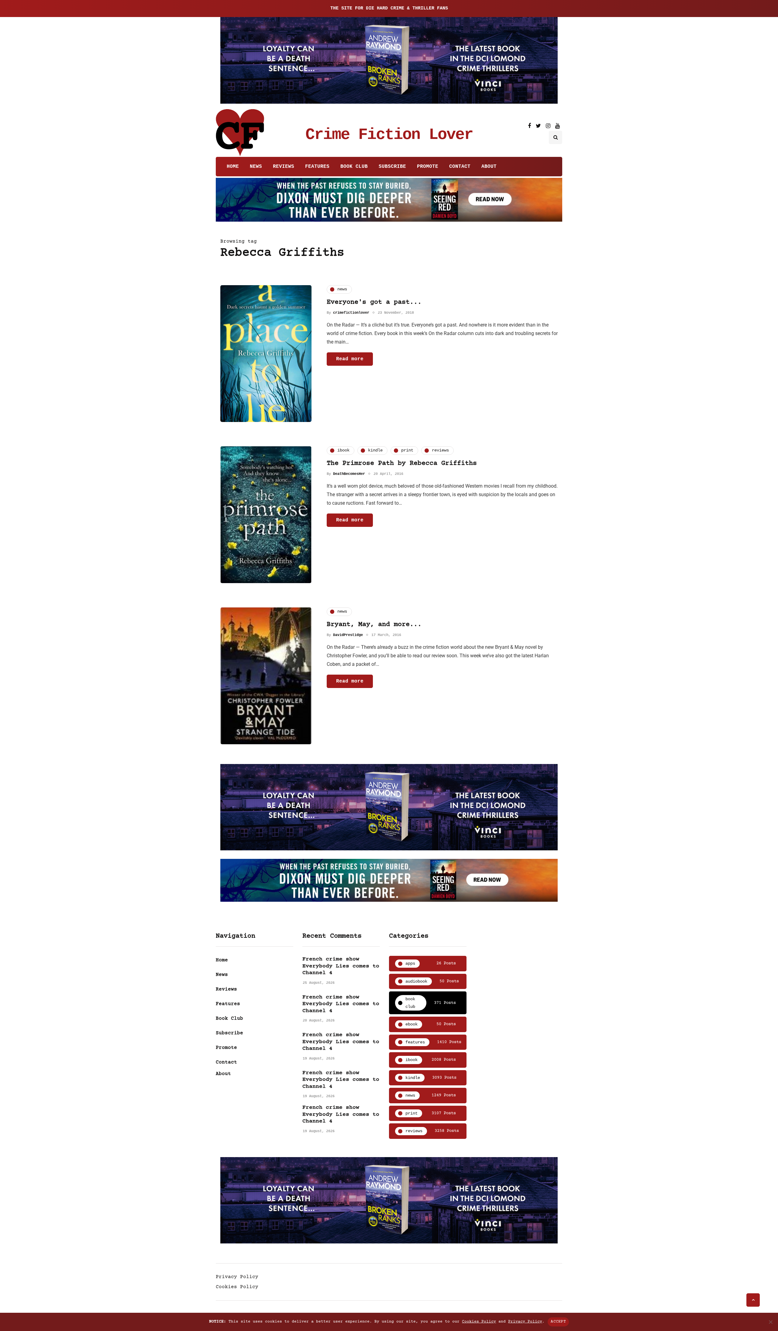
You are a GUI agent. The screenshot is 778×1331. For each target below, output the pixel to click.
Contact (459, 166)
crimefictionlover (351, 313)
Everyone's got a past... (374, 302)
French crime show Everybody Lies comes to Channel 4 (340, 966)
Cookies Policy (237, 1287)
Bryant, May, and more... (374, 624)
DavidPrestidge (348, 635)
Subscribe (392, 166)
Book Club (354, 166)
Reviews (283, 166)
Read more (349, 359)
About (489, 166)
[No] (770, 1322)
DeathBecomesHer (349, 474)
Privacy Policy (237, 1277)
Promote (427, 166)
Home (233, 166)
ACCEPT (558, 1321)
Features (317, 166)
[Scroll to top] (753, 1300)
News (256, 166)
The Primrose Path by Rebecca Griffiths (402, 463)
